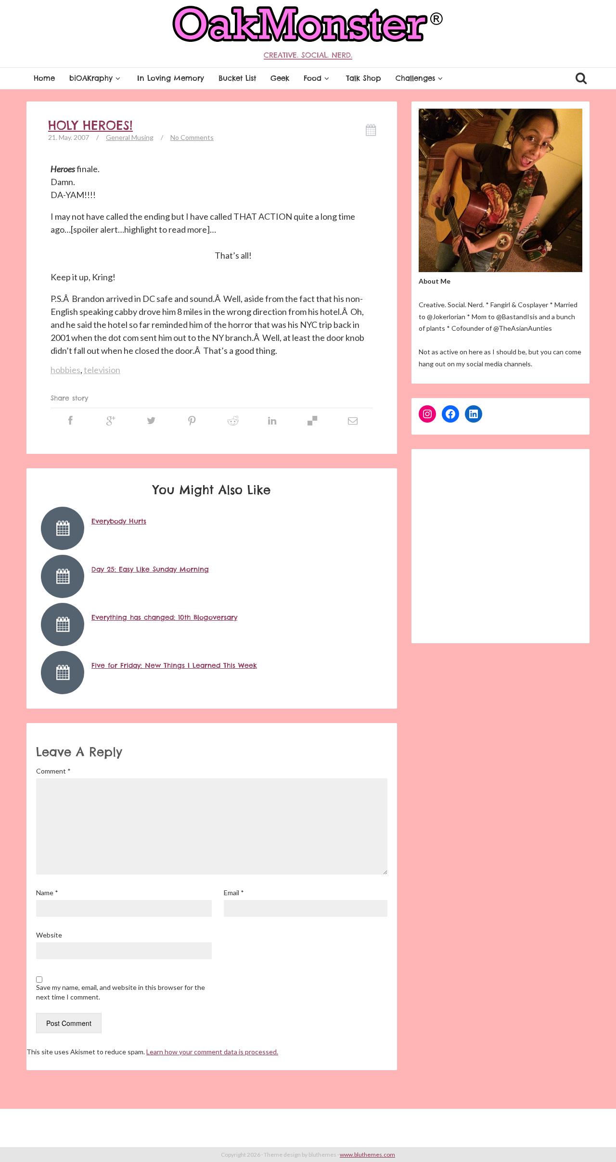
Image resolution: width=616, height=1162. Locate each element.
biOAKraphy (91, 78)
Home (44, 78)
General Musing (130, 137)
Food (312, 78)
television (102, 369)
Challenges (415, 78)
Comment (53, 771)
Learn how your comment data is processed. (212, 1052)
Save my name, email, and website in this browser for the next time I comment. (120, 992)
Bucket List (237, 78)
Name (47, 892)
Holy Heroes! (90, 125)
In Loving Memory (170, 78)
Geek (279, 78)
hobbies (65, 369)
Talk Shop (363, 78)
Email (234, 892)
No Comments (192, 137)
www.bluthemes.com (367, 1154)
